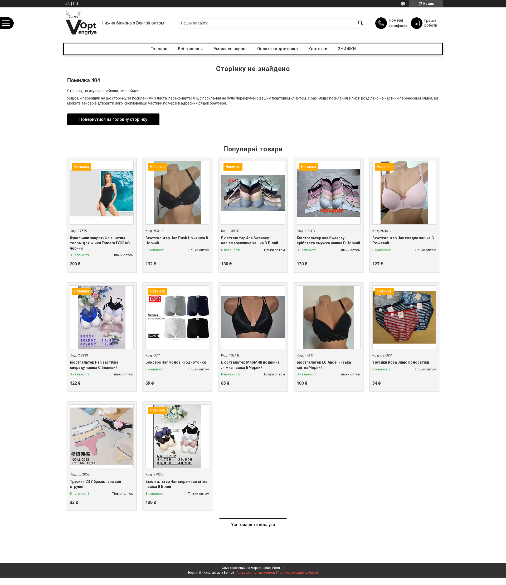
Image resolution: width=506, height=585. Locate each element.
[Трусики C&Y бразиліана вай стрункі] (102, 436)
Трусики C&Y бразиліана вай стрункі (95, 484)
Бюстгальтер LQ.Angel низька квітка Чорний (324, 365)
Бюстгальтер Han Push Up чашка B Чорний (176, 240)
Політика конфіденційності (298, 572)
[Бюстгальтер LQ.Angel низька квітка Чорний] (329, 317)
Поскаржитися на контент (255, 572)
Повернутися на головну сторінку (113, 119)
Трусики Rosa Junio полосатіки (400, 362)
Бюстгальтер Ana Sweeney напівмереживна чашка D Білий (249, 240)
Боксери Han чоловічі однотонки (175, 362)
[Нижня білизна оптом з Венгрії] (81, 23)
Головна (158, 48)
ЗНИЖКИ (347, 48)
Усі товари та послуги (253, 524)
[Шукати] (360, 23)
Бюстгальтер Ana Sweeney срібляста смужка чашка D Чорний (328, 240)
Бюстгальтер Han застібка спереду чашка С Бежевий (94, 365)
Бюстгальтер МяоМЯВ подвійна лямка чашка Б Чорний (250, 365)
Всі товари (188, 48)
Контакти (317, 48)
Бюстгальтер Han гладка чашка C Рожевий (403, 240)
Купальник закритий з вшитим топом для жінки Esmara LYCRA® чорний (100, 243)
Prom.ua (278, 568)
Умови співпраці (230, 48)
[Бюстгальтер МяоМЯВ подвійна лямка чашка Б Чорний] (253, 317)
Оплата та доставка (277, 48)
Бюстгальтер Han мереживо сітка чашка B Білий (176, 484)
